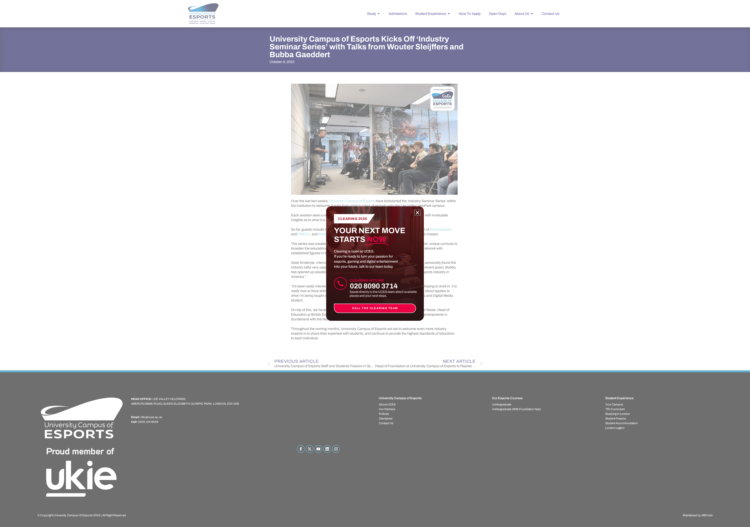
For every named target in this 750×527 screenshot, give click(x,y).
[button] (417, 212)
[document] (375, 263)
